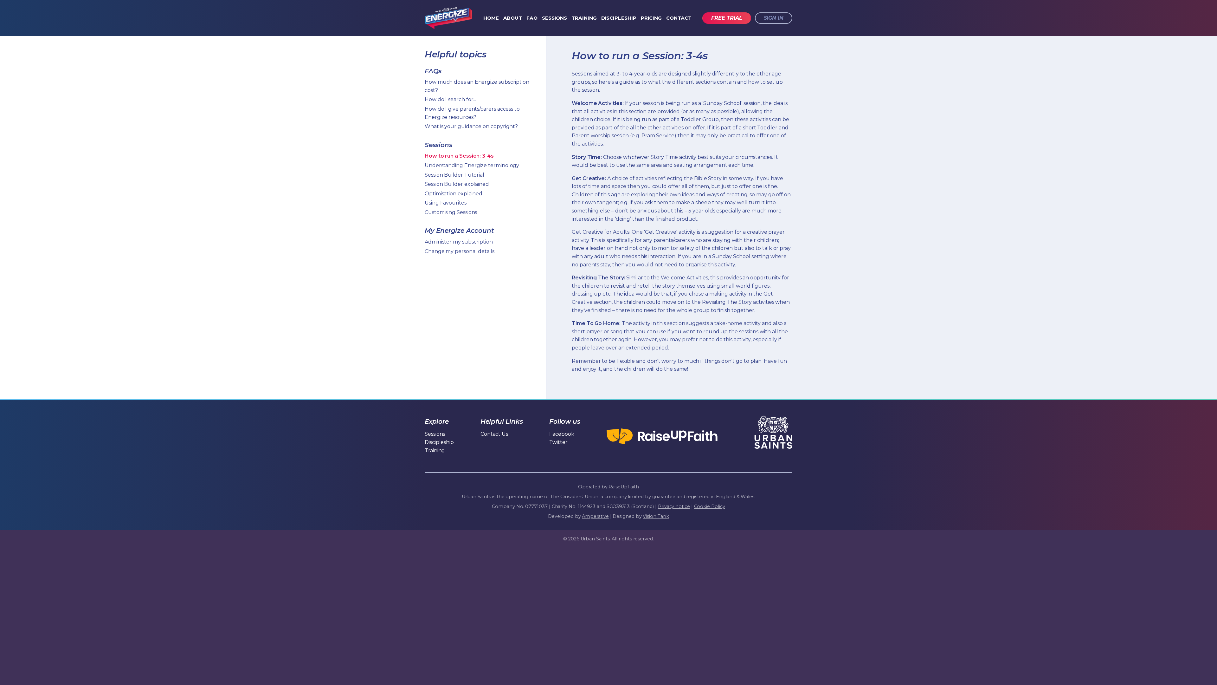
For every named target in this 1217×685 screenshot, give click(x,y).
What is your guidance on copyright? (471, 126)
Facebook (561, 434)
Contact (678, 18)
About (512, 18)
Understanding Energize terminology (472, 165)
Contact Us (494, 434)
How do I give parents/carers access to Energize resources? (472, 113)
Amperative (595, 516)
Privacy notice (674, 506)
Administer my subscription (459, 242)
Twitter (558, 442)
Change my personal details (459, 251)
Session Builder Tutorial (454, 175)
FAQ (532, 18)
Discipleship (618, 18)
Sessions (554, 18)
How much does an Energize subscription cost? (477, 86)
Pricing (651, 18)
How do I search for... (450, 99)
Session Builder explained (457, 184)
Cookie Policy (709, 506)
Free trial (726, 18)
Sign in (773, 18)
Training (583, 18)
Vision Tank (656, 516)
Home (491, 18)
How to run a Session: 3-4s (459, 156)
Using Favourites (446, 203)
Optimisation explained (453, 194)
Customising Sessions (451, 212)
